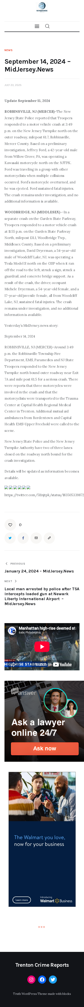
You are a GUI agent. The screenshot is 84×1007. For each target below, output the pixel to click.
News (8, 50)
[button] (13, 525)
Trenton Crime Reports (42, 965)
